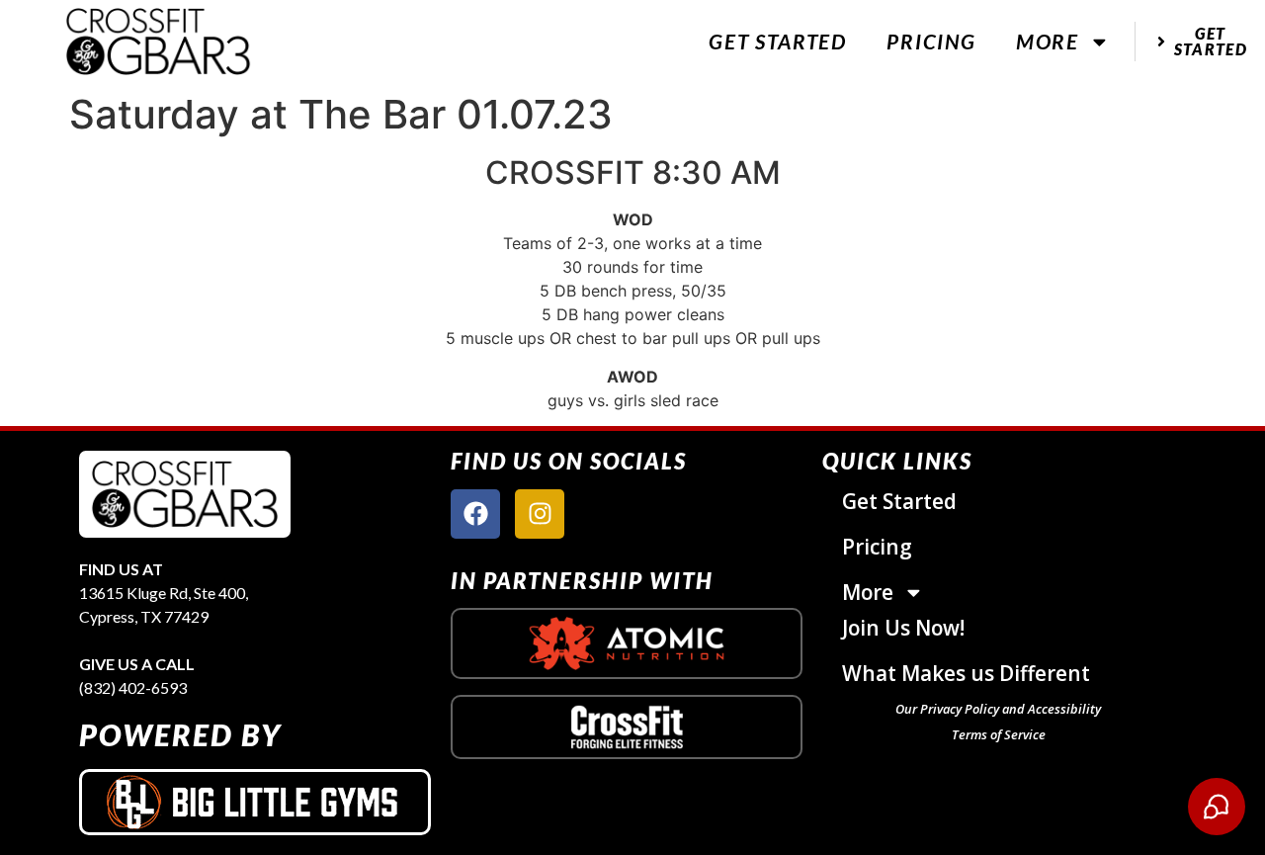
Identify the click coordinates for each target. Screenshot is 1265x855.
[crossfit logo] (627, 727)
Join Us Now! (903, 627)
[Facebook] (475, 514)
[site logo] (185, 494)
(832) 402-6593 (133, 687)
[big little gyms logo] (255, 802)
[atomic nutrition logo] (627, 643)
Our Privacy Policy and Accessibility (998, 709)
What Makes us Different (966, 673)
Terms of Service (999, 734)
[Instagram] (539, 514)
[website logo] (158, 41)
